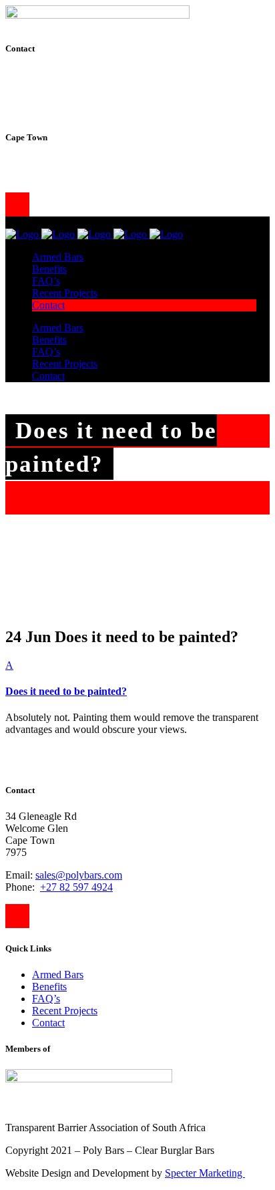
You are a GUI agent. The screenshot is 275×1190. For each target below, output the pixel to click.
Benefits (49, 986)
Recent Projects (64, 1010)
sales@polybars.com (78, 163)
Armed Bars (57, 974)
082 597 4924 (69, 175)
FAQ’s (46, 998)
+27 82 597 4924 (76, 887)
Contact (48, 1022)
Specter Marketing (205, 1173)
